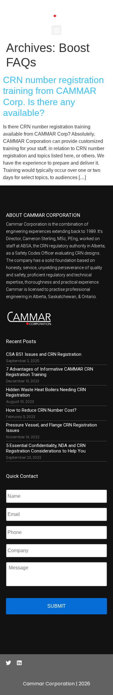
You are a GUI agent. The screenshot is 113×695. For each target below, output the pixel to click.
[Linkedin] (19, 662)
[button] (56, 30)
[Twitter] (8, 662)
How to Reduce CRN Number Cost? (41, 410)
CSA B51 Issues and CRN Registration (43, 354)
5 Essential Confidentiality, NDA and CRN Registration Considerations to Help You (46, 448)
